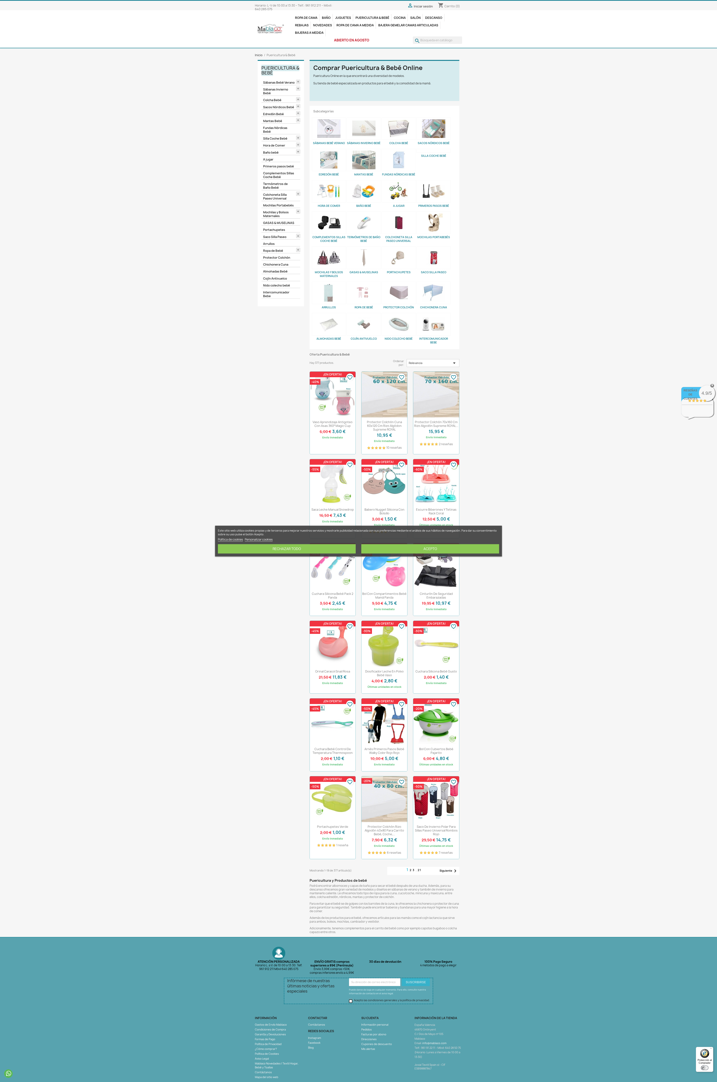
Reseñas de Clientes (690, 394)
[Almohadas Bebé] (329, 324)
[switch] (704, 1068)
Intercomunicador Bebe (276, 294)
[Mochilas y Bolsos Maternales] (329, 258)
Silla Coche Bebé (275, 138)
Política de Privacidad (268, 1044)
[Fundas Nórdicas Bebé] (399, 160)
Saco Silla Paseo (274, 237)
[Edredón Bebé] (329, 160)
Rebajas (302, 25)
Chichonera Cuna (275, 264)
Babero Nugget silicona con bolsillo (384, 511)
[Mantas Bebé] (364, 160)
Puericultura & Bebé (372, 18)
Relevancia (433, 363)
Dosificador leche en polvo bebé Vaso (384, 673)
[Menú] (711, 1049)
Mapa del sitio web (266, 1077)
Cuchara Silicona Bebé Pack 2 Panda (332, 596)
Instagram (314, 1038)
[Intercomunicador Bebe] (434, 324)
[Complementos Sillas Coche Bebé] (329, 222)
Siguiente (449, 871)
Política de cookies (230, 539)
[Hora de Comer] (329, 191)
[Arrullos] (329, 293)
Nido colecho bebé (276, 285)
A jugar (268, 159)
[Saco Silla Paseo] (434, 258)
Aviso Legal (262, 1058)
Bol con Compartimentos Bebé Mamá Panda (384, 596)
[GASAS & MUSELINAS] (364, 258)
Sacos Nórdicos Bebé (278, 107)
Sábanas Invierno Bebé (275, 91)
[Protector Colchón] (399, 293)
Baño (326, 18)
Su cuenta (370, 1018)
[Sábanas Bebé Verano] (329, 128)
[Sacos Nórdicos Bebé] (434, 128)
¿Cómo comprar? (266, 1049)
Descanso (433, 18)
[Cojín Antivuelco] (364, 324)
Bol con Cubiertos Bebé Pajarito (436, 751)
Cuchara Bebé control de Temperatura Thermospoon (333, 751)
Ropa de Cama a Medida (355, 25)
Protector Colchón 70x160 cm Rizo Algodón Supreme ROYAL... (436, 424)
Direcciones (369, 1039)
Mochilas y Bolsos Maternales (276, 214)
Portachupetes (274, 230)
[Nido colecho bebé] (399, 324)
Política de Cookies (267, 1053)
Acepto (430, 548)
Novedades (322, 25)
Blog (311, 1047)
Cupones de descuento (376, 1044)
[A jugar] (399, 191)
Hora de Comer (274, 145)
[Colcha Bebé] (399, 128)
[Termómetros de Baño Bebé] (364, 222)
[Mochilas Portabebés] (434, 222)
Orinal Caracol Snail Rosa (332, 671)
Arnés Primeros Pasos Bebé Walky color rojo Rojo (384, 751)
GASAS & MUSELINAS (278, 223)
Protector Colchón (276, 258)
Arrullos (269, 244)
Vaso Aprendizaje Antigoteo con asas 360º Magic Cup (333, 424)
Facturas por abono (373, 1034)
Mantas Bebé (272, 121)
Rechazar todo (287, 548)
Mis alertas (368, 1049)
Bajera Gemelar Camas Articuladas (408, 25)
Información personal (374, 1024)
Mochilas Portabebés (278, 205)
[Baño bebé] (364, 191)
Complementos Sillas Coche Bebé (278, 175)
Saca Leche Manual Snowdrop (332, 509)
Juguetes (343, 18)
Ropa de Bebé (273, 251)
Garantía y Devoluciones (270, 1034)
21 (419, 870)
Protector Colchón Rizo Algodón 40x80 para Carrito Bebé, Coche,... (384, 830)
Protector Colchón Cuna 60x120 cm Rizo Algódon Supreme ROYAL (384, 426)
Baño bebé (271, 152)
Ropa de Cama (306, 18)
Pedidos (366, 1029)
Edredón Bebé (273, 114)
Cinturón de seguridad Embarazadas (436, 596)
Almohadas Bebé (275, 271)
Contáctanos (263, 1072)
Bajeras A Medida (309, 33)
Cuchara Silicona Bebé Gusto (436, 671)
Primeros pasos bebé (278, 166)
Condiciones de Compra (270, 1029)
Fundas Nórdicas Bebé (275, 130)
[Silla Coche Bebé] (434, 150)
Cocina (400, 18)
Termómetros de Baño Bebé (275, 186)
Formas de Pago (265, 1039)
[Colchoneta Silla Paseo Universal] (399, 222)
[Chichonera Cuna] (434, 293)
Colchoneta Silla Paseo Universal (275, 196)
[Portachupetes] (399, 258)
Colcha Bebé (272, 100)
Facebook (314, 1042)
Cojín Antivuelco (275, 278)
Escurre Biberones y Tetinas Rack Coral (436, 511)
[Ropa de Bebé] (364, 293)
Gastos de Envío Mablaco (271, 1024)
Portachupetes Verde (332, 827)
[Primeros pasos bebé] (434, 191)
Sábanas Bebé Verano (279, 82)
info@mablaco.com (434, 1043)
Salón (415, 18)
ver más (702, 415)
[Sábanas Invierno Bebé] (364, 128)
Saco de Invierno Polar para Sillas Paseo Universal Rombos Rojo (436, 830)
